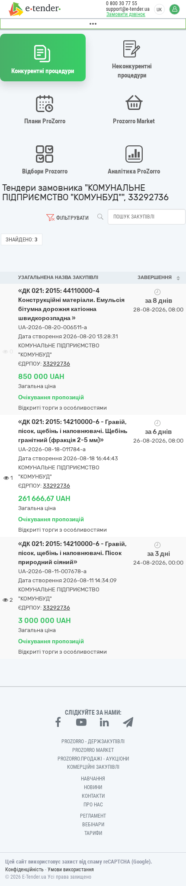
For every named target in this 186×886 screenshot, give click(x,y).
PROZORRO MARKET (93, 750)
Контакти (93, 796)
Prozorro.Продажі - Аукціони (93, 759)
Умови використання (71, 870)
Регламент (93, 816)
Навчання (93, 779)
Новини (93, 787)
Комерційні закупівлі (93, 767)
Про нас (93, 805)
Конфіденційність (24, 870)
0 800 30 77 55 (121, 3)
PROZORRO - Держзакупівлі (93, 741)
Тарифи (93, 833)
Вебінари (93, 825)
